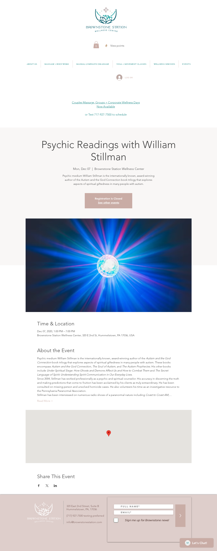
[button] (96, 44)
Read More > (45, 400)
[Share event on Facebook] (38, 485)
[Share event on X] (47, 485)
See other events (108, 202)
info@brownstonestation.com (84, 522)
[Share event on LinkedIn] (55, 485)
